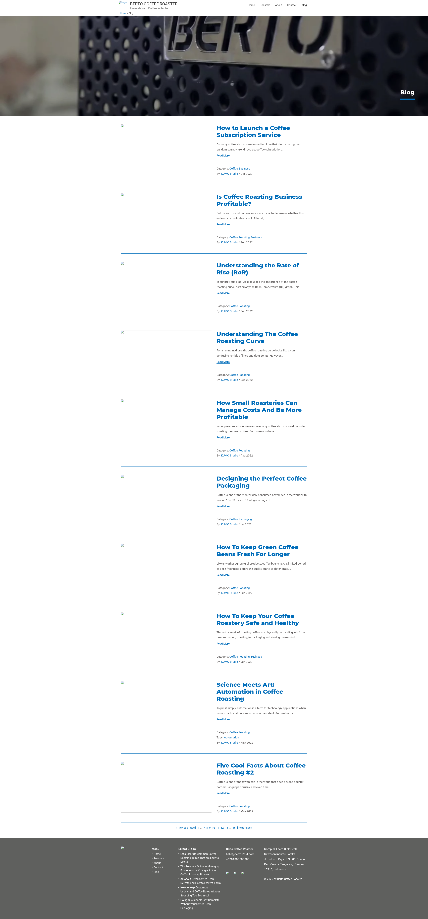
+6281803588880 (237, 859)
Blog (304, 5)
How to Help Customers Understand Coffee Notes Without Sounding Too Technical (200, 891)
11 (217, 827)
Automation (231, 737)
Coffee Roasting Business (245, 237)
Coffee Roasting (239, 306)
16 (234, 827)
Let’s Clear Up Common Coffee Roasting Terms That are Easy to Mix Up (199, 858)
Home (251, 5)
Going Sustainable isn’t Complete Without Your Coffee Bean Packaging (199, 904)
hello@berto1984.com (240, 854)
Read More (223, 155)
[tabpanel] (214, 66)
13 (226, 827)
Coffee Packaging (240, 519)
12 (222, 827)
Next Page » (245, 827)
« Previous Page (185, 827)
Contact (291, 5)
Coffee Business (239, 168)
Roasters (265, 5)
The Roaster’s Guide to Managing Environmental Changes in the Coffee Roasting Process (200, 870)
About (278, 5)
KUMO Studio (229, 173)
